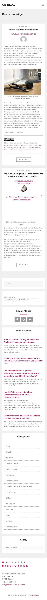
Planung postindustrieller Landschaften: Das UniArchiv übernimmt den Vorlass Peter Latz (23, 361)
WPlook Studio (34, 595)
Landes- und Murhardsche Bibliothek (19, 486)
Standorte (9, 509)
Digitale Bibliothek (12, 469)
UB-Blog (8, 4)
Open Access (11, 492)
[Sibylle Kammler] (23, 39)
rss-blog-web (10, 504)
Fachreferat (10, 475)
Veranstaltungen (11, 527)
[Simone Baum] (23, 188)
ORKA (8, 498)
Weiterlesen (23, 159)
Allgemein (28, 181)
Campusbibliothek (28, 34)
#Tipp (8, 446)
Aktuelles (15, 34)
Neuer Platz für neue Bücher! (23, 29)
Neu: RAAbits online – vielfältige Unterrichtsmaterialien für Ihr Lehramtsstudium (18, 394)
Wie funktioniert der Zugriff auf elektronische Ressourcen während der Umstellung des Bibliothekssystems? (21, 373)
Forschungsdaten (12, 481)
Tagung (8, 515)
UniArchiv (9, 521)
